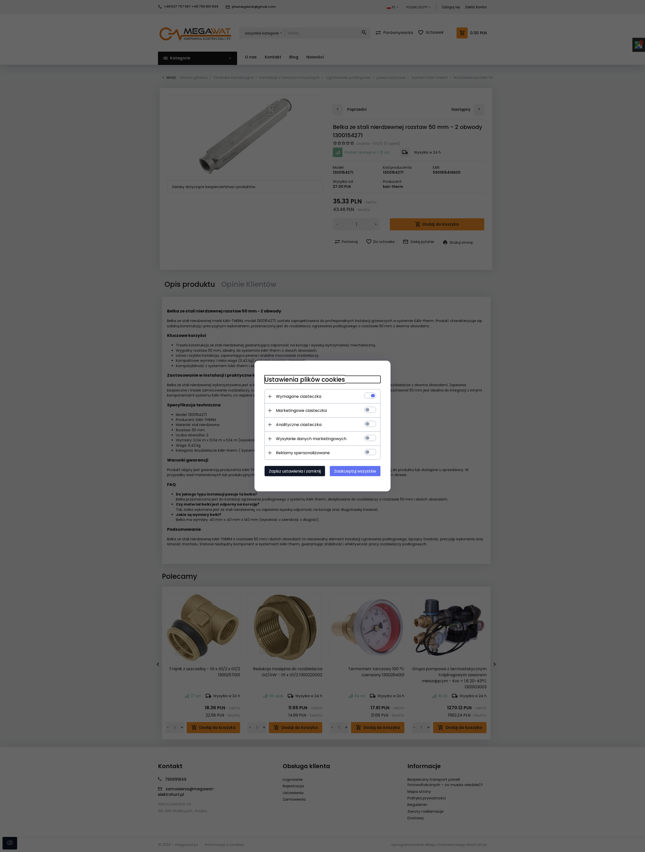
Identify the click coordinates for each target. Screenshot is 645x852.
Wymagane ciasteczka (298, 396)
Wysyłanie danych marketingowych (311, 439)
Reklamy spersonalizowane (303, 453)
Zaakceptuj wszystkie (355, 471)
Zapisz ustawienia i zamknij (295, 471)
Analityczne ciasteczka (298, 425)
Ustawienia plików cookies (305, 379)
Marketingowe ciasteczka (301, 410)
